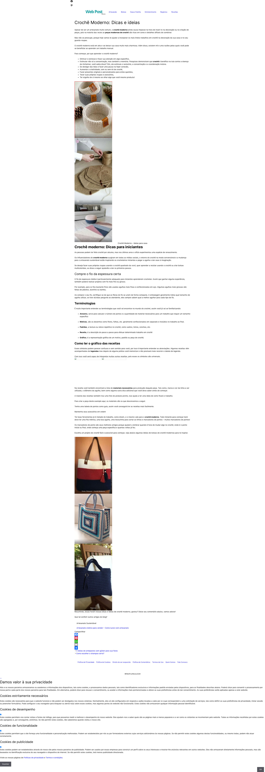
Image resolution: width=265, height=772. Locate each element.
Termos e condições (54, 758)
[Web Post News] (95, 12)
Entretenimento (150, 12)
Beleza (123, 12)
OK (260, 769)
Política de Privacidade (86, 662)
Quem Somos (170, 662)
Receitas (174, 12)
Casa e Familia (135, 12)
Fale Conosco (182, 662)
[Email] (132, 644)
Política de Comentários (141, 662)
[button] (1, 678)
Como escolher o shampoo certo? (90, 653)
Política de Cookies (103, 662)
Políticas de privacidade (34, 758)
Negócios (163, 12)
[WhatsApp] (132, 641)
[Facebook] (132, 634)
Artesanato (113, 12)
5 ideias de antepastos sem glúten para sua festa (97, 651)
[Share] (132, 648)
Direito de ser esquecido (122, 662)
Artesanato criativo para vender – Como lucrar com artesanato (103, 628)
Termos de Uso (157, 662)
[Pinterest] (132, 638)
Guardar (5, 764)
